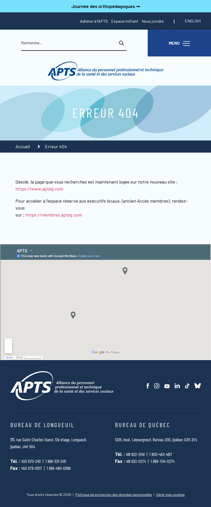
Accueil (23, 146)
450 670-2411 (31, 461)
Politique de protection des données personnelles (113, 495)
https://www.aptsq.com (39, 189)
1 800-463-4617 (161, 454)
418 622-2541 (135, 454)
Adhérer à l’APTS (94, 21)
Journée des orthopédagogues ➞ (105, 6)
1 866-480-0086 (59, 468)
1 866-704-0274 (162, 461)
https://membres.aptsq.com (53, 215)
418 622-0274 (136, 461)
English (193, 20)
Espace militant (124, 21)
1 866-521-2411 (56, 461)
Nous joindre (153, 21)
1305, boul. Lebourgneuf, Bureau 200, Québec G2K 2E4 (156, 439)
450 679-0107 (31, 468)
